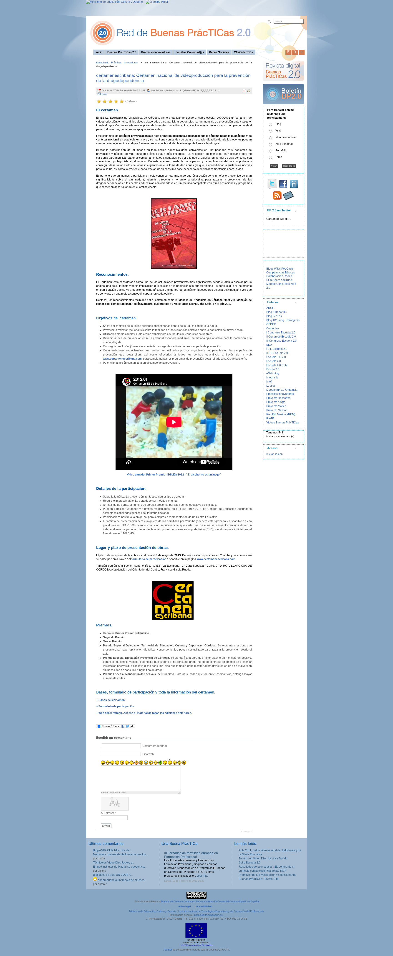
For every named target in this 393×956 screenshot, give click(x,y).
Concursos (283, 283)
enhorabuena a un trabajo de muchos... (121, 880)
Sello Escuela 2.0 (249, 862)
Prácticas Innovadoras (280, 393)
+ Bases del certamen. (110, 700)
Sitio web (148, 754)
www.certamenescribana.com (216, 559)
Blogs (269, 268)
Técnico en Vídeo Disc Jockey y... (113, 862)
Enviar (106, 825)
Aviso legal (184, 906)
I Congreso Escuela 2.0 (280, 332)
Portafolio (281, 150)
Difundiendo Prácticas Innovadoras (117, 62)
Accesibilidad (204, 906)
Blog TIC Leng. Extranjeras (283, 320)
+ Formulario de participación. (115, 706)
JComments (246, 832)
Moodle (271, 283)
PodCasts (287, 268)
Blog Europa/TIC (276, 312)
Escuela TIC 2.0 (276, 357)
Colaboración (274, 276)
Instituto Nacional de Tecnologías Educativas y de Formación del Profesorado (221, 911)
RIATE (270, 418)
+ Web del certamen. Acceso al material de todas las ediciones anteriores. (144, 713)
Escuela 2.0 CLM (276, 365)
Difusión (102, 94)
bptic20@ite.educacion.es (208, 914)
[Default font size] (295, 51)
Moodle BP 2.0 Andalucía (281, 389)
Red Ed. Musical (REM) (280, 414)
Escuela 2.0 (273, 361)
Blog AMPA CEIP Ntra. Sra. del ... (113, 850)
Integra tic (272, 377)
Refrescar (109, 813)
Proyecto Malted (276, 406)
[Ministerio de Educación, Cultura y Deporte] (114, 1)
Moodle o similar (285, 137)
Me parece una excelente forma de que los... (120, 854)
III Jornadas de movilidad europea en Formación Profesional (191, 854)
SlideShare (273, 280)
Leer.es (270, 385)
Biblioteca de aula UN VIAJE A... (113, 874)
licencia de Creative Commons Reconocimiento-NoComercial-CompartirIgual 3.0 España (210, 901)
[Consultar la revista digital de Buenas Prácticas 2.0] (283, 83)
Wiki (278, 130)
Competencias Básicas (280, 272)
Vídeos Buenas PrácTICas (282, 422)
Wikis (277, 268)
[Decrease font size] (301, 51)
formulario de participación (148, 559)
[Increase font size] (288, 51)
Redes (288, 276)
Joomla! (167, 949)
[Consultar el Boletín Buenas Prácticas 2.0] (283, 106)
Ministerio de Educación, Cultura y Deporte (152, 911)
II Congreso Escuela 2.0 (281, 336)
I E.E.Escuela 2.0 (276, 348)
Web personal (284, 143)
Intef (269, 381)
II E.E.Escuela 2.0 (277, 353)
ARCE (270, 308)
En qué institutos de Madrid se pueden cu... (119, 866)
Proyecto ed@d (275, 402)
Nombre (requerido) (154, 746)
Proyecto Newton (276, 410)
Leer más (202, 875)
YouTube (286, 280)
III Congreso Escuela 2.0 (281, 340)
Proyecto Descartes (278, 398)
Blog (278, 124)
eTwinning (272, 373)
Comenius (272, 328)
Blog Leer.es (274, 316)
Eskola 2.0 (272, 369)
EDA (269, 344)
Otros (278, 157)
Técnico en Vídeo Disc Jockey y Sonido (263, 858)
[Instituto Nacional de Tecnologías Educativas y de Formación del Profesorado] (156, 1)
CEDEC (271, 324)
